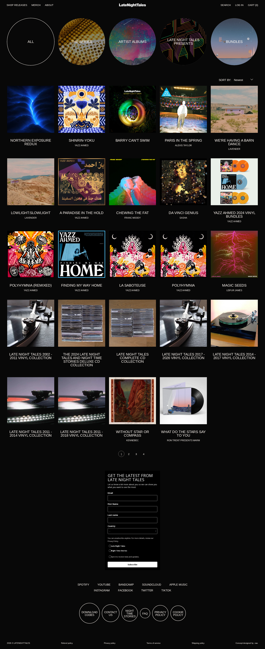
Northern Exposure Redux (30, 142)
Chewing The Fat (132, 213)
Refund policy (67, 643)
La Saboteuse (132, 285)
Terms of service (154, 643)
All (31, 42)
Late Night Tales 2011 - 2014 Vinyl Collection (30, 433)
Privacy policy (109, 643)
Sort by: (225, 80)
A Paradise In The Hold (82, 213)
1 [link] (121, 454)
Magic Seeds (234, 285)
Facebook (125, 590)
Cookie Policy (178, 613)
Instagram (102, 590)
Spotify (83, 584)
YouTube (103, 584)
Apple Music (178, 584)
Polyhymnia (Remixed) (31, 285)
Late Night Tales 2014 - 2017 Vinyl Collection (234, 356)
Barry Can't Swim (133, 140)
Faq (145, 613)
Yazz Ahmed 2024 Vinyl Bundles (234, 214)
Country (111, 526)
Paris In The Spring (183, 140)
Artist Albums (132, 41)
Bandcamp (126, 584)
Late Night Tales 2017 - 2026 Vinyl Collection (183, 356)
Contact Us (110, 613)
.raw (256, 643)
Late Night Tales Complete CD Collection (132, 357)
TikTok (166, 590)
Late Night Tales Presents (183, 41)
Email (110, 493)
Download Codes (89, 613)
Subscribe (132, 564)
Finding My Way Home (81, 285)
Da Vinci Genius (183, 213)
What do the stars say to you (183, 433)
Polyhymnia (183, 285)
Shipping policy (198, 643)
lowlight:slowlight (31, 213)
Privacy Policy (160, 613)
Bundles (234, 41)
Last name (113, 515)
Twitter (147, 590)
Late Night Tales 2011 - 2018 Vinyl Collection (81, 433)
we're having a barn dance (234, 142)
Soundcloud (151, 584)
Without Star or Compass (132, 433)
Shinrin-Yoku (82, 140)
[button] (226, 5)
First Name (113, 504)
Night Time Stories (130, 613)
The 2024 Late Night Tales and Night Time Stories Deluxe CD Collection (81, 359)
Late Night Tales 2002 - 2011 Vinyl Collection (30, 356)
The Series (81, 41)
